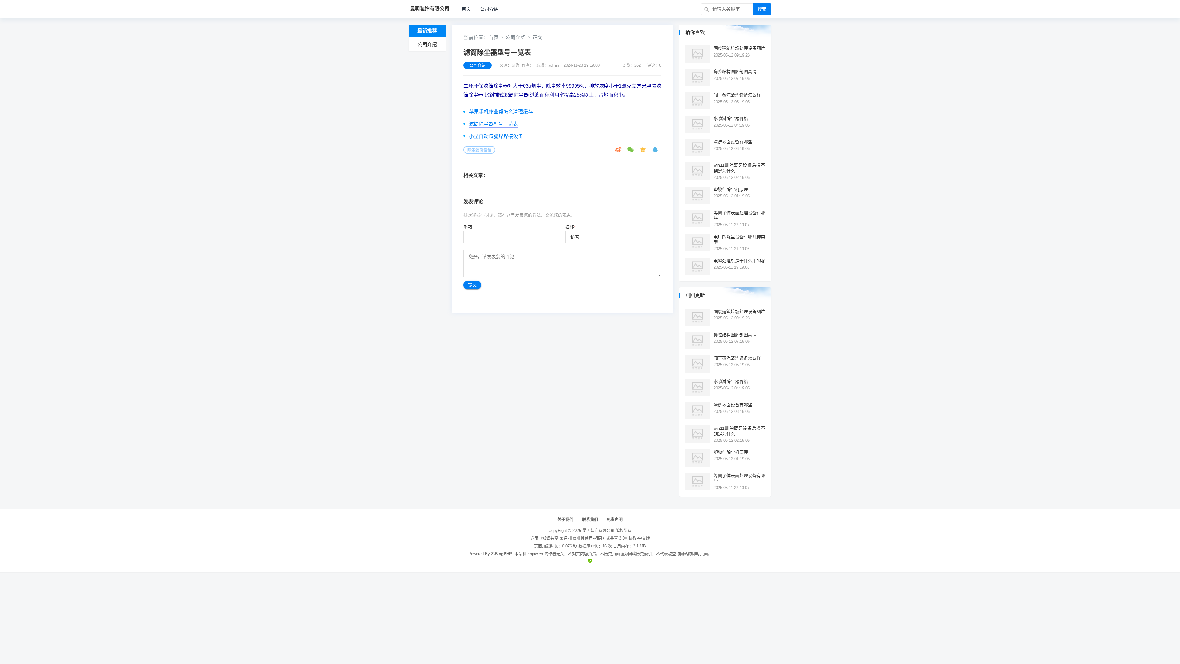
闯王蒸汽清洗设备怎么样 (737, 95)
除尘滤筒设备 (479, 150)
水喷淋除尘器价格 (731, 118)
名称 (570, 226)
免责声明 (615, 519)
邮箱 (467, 226)
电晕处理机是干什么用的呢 (739, 260)
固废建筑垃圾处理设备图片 (739, 48)
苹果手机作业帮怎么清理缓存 (501, 111)
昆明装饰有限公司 (598, 530)
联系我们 (590, 519)
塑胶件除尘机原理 (731, 189)
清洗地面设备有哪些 (733, 141)
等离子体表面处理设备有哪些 (739, 215)
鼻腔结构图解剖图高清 (735, 71)
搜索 (762, 9)
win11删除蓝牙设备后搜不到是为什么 (739, 168)
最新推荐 (427, 30)
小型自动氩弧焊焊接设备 (496, 136)
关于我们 (565, 519)
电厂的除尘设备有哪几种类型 (739, 239)
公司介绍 (489, 9)
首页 (466, 9)
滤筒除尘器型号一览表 (493, 124)
